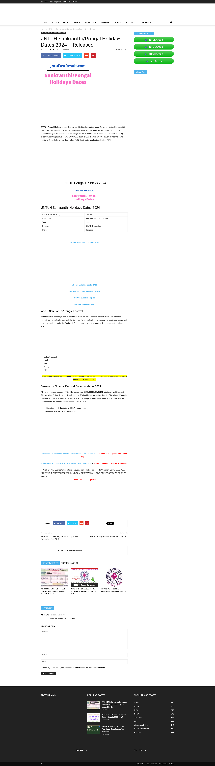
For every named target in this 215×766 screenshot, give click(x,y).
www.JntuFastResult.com (52, 50)
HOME (45, 22)
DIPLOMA (138, 717)
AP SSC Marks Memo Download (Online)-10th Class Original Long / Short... (114, 704)
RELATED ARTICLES (50, 563)
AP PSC (74, 2)
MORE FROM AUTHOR (69, 563)
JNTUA (77, 22)
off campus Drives (141, 725)
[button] (171, 22)
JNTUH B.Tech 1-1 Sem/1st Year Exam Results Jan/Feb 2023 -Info (113, 729)
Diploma (105, 22)
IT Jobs (116, 22)
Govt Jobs (129, 22)
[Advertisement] (84, 107)
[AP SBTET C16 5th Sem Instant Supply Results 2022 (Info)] (93, 717)
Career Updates (55, 2)
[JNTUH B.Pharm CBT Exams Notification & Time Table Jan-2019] (114, 577)
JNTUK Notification (141, 729)
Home (43, 29)
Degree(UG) (90, 22)
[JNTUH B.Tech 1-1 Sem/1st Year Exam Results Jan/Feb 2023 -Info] (93, 729)
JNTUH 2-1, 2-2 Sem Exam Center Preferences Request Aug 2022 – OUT (83, 591)
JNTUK (54, 22)
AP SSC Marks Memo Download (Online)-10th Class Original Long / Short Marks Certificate (53, 591)
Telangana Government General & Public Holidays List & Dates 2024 (69, 454)
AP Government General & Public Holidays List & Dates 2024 (66, 463)
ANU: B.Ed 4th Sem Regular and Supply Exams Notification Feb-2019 (59, 537)
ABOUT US (44, 2)
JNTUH (65, 22)
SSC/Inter (144, 22)
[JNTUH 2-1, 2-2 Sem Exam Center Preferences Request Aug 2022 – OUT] (84, 577)
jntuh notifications (59, 32)
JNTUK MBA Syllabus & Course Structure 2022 (109, 536)
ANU (135, 721)
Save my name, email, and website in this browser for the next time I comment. (74, 668)
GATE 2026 (66, 2)
